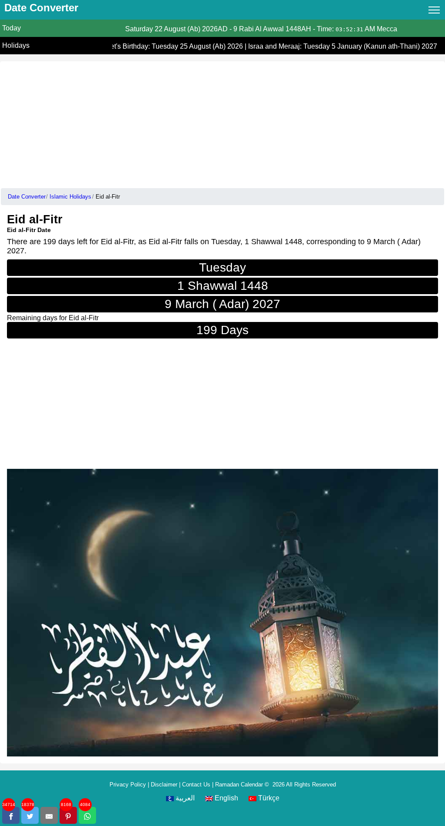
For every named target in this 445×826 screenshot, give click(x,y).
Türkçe (267, 798)
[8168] (68, 815)
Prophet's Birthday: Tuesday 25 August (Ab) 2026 (164, 46)
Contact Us (196, 784)
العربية (184, 798)
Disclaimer (164, 784)
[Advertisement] (222, 122)
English (225, 798)
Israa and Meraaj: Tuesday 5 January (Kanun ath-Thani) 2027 (339, 46)
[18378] (30, 815)
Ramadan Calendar (239, 784)
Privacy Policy (128, 784)
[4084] (87, 815)
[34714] (11, 815)
